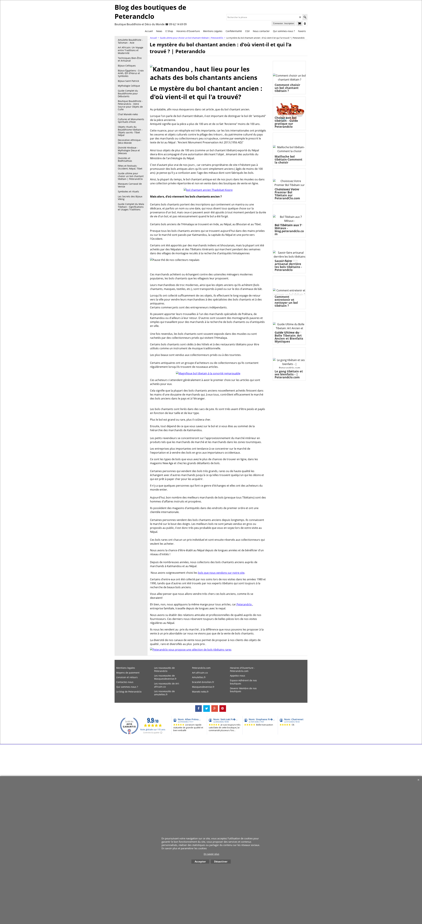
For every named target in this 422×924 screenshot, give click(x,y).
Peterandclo (244, 604)
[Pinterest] (222, 708)
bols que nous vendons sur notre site (221, 573)
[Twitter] (206, 708)
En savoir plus (211, 854)
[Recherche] (304, 17)
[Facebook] (198, 708)
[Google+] (214, 708)
